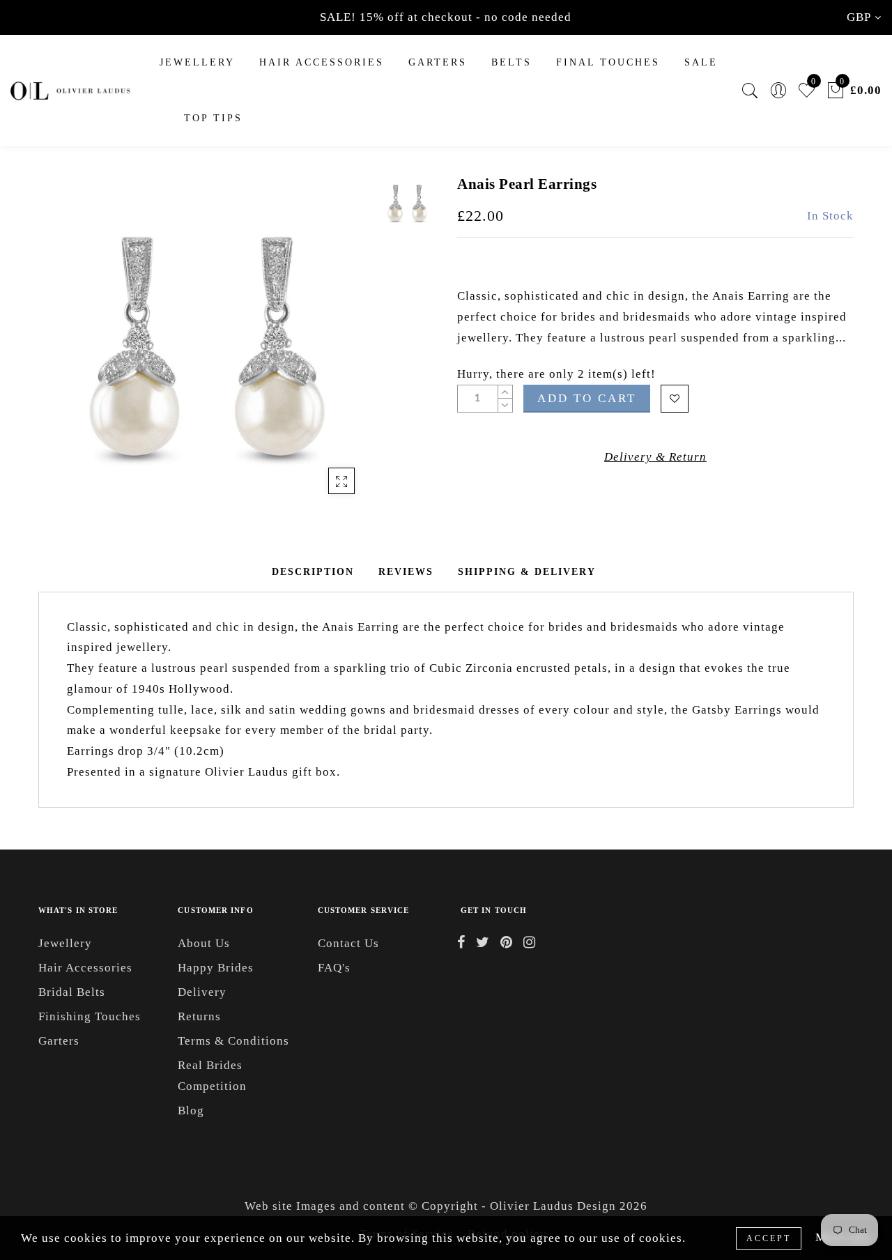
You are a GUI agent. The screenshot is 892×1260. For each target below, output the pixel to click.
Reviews (405, 572)
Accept (768, 1238)
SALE (701, 62)
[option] (205, 341)
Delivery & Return (655, 456)
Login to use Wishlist (675, 399)
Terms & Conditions (233, 1040)
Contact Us (348, 943)
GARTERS (437, 62)
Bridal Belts (71, 992)
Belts (511, 62)
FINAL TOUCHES (608, 62)
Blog (191, 1110)
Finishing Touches (89, 1016)
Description (313, 572)
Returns (199, 1016)
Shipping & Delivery (527, 572)
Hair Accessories (321, 62)
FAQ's (334, 967)
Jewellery (197, 62)
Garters (58, 1040)
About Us (204, 943)
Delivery (202, 992)
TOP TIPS (213, 118)
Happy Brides (216, 967)
